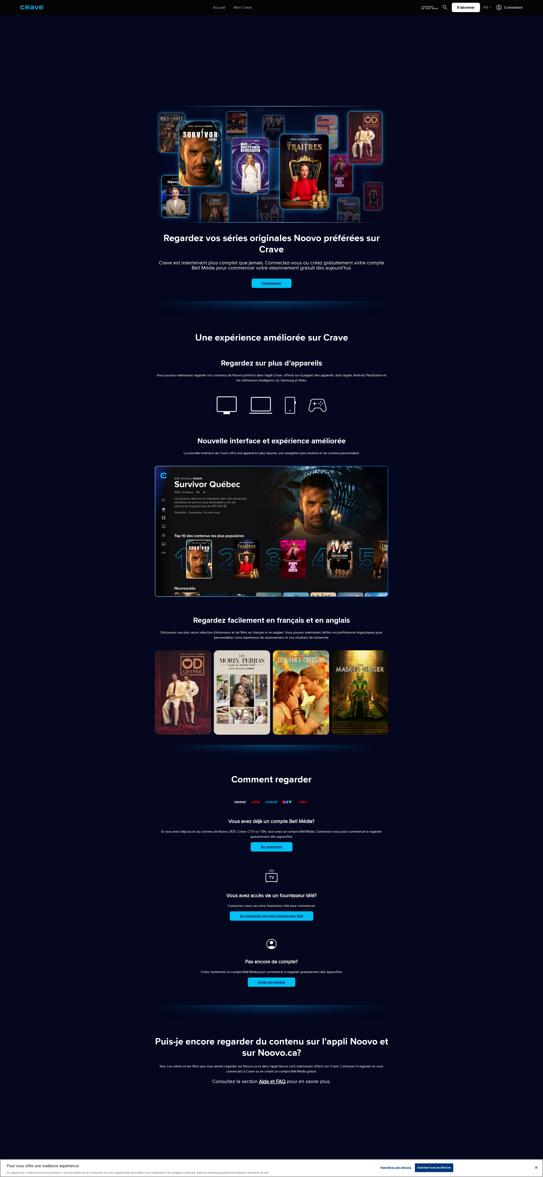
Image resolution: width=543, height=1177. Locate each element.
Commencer (271, 283)
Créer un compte (271, 982)
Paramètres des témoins (395, 1167)
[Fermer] (536, 1167)
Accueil (219, 7)
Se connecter (271, 847)
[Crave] (31, 7)
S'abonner (466, 7)
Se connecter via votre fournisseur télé (271, 916)
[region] (271, 1168)
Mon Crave (243, 7)
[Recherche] (445, 7)
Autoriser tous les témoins (434, 1167)
